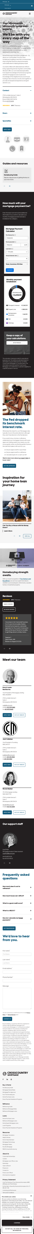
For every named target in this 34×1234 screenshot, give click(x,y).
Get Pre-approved (9, 465)
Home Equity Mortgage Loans (10, 1123)
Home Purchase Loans (8, 1097)
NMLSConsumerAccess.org (10, 1149)
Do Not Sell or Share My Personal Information (17, 1229)
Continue (17, 1223)
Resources (6, 1132)
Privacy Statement (9, 1180)
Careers (5, 1158)
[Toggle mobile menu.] (29, 13)
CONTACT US (7, 1019)
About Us (6, 1154)
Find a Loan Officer (8, 1172)
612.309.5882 (11, 707)
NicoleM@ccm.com (8, 805)
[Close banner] (31, 1195)
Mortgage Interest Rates (9, 1090)
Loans (5, 1116)
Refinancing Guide (7, 1106)
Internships (5, 1163)
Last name (6, 959)
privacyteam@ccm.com (12, 1057)
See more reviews (9, 609)
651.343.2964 (11, 757)
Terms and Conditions (8, 1192)
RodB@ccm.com (7, 705)
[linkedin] (7, 1079)
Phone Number (8, 977)
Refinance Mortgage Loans (10, 1111)
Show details (26, 1217)
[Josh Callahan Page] (10, 728)
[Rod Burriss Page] (10, 676)
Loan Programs (7, 1125)
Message (6, 986)
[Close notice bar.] (32, 6)
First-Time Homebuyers (9, 1094)
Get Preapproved (9, 928)
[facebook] (3, 1079)
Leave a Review (8, 604)
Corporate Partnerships (9, 1156)
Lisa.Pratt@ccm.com (9, 853)
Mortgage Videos (7, 1144)
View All (27, 536)
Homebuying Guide (8, 1087)
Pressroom (5, 1168)
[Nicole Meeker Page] (10, 778)
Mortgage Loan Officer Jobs (10, 1161)
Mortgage (7, 5)
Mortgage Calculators (8, 1135)
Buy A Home (7, 1085)
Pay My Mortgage (7, 1146)
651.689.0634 (8, 856)
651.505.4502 (9, 858)
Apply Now (7, 129)
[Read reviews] (6, 105)
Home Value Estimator (8, 1139)
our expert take (23, 458)
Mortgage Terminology (9, 1142)
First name (6, 951)
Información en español (9, 1175)
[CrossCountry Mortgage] (10, 13)
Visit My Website (19, 715)
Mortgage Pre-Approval (9, 1092)
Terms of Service (11, 1014)
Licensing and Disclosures (9, 1190)
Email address (7, 968)
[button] (17, 90)
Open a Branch (7, 1165)
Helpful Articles (6, 1137)
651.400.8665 (9, 709)
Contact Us (5, 1170)
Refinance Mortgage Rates (10, 1109)
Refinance (6, 1104)
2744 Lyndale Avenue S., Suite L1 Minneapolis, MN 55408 (12, 96)
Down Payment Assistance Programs (12, 1099)
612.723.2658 (10, 101)
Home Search (8, 8)
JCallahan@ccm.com (9, 755)
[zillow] (11, 1079)
